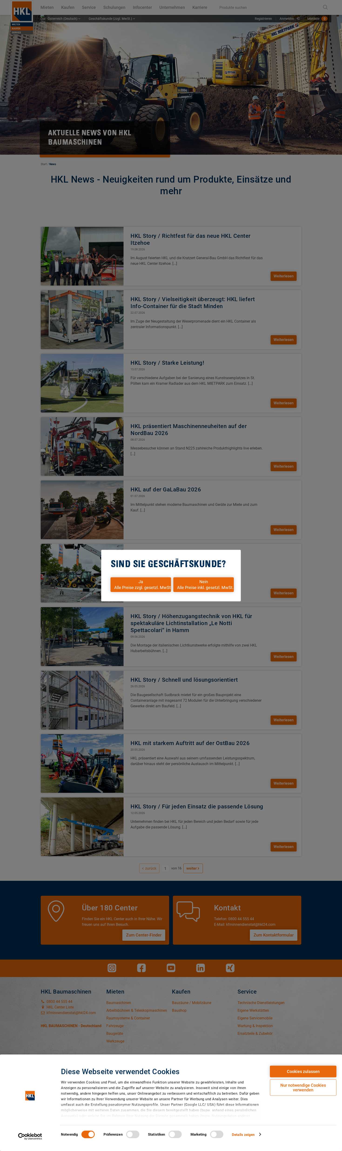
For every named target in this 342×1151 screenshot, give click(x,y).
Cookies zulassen (303, 1071)
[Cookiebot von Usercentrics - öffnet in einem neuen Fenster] (30, 1136)
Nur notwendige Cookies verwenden (303, 1087)
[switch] (132, 1134)
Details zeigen (243, 1134)
